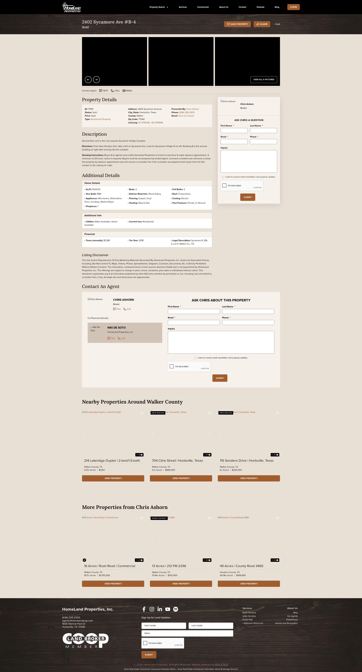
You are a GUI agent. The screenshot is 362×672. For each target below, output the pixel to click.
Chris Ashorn (192, 109)
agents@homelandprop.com (77, 620)
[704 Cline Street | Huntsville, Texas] (181, 433)
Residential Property (101, 119)
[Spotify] (175, 609)
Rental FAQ (248, 619)
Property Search (157, 7)
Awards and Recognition (286, 623)
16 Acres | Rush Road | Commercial (109, 566)
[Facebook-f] (143, 609)
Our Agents (292, 616)
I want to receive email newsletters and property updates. (250, 177)
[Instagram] (151, 609)
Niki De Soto (116, 327)
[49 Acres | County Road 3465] (249, 539)
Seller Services (249, 616)
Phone (254, 136)
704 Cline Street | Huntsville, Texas (177, 460)
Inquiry (224, 147)
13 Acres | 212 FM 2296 (169, 566)
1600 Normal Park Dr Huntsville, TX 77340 (74, 625)
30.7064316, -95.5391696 (150, 122)
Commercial (203, 7)
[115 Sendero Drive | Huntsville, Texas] (249, 433)
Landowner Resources (253, 623)
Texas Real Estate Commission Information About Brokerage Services (208, 669)
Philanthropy (292, 619)
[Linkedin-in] (159, 609)
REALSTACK (221, 664)
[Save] (142, 413)
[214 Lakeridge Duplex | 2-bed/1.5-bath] (113, 433)
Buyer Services (249, 612)
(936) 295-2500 (187, 112)
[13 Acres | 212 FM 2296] (181, 539)
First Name (227, 125)
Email (224, 136)
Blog (277, 7)
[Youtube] (167, 609)
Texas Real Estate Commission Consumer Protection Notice (150, 669)
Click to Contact (186, 115)
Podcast (260, 7)
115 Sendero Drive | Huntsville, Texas (247, 460)
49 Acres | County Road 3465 (241, 566)
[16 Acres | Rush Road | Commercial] (113, 539)
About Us (223, 7)
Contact (242, 7)
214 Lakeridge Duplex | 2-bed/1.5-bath (112, 460)
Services (183, 7)
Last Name (256, 125)
